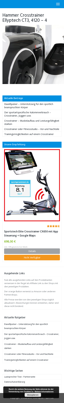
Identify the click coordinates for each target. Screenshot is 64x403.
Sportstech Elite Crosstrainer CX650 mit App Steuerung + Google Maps (31, 233)
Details (32, 251)
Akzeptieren (32, 394)
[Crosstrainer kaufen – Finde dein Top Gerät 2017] (5, 4)
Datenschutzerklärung (14, 381)
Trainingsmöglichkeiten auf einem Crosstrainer (29, 134)
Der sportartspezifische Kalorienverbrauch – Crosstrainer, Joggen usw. (27, 114)
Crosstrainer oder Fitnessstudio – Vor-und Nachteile (31, 129)
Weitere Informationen (44, 391)
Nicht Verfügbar (32, 257)
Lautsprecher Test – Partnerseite (19, 376)
